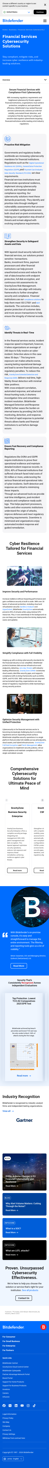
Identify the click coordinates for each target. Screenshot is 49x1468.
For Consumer (9, 1337)
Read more (24, 1250)
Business (12, 30)
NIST (38, 303)
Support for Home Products (13, 1382)
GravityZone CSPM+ (28, 670)
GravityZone (27, 609)
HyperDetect (7, 609)
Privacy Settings (9, 1434)
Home (5, 30)
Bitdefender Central (10, 1363)
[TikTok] (34, 1405)
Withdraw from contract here (14, 1438)
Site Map (6, 1422)
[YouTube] (22, 1405)
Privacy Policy (8, 1418)
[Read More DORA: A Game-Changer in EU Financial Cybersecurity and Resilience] (24, 1172)
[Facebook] (4, 1405)
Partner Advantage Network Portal (16, 1374)
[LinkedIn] (16, 1405)
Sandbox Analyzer (27, 607)
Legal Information (9, 1414)
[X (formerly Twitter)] (10, 1405)
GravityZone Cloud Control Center (16, 1367)
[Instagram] (28, 1405)
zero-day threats (25, 668)
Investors (6, 1389)
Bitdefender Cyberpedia (12, 1370)
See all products (30, 1290)
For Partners (8, 1350)
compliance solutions (32, 299)
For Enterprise (9, 1346)
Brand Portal (7, 1378)
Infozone (6, 1397)
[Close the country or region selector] (45, 5)
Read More (24, 1204)
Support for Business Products (14, 1385)
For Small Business (11, 1341)
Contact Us (7, 1430)
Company (6, 1426)
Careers (6, 1393)
